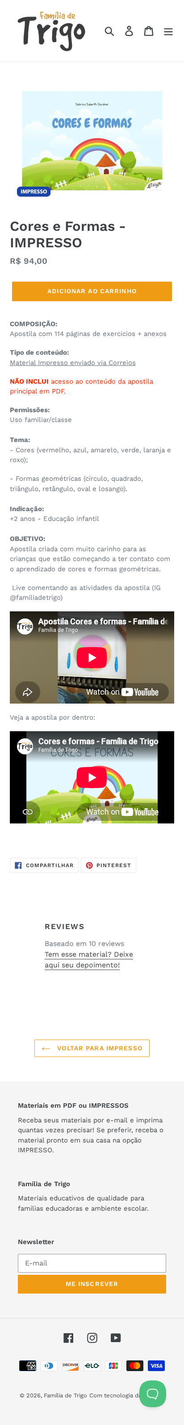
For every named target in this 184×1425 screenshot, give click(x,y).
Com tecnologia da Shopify (126, 1395)
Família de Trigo (65, 1395)
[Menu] (168, 31)
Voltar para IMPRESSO (98, 1048)
